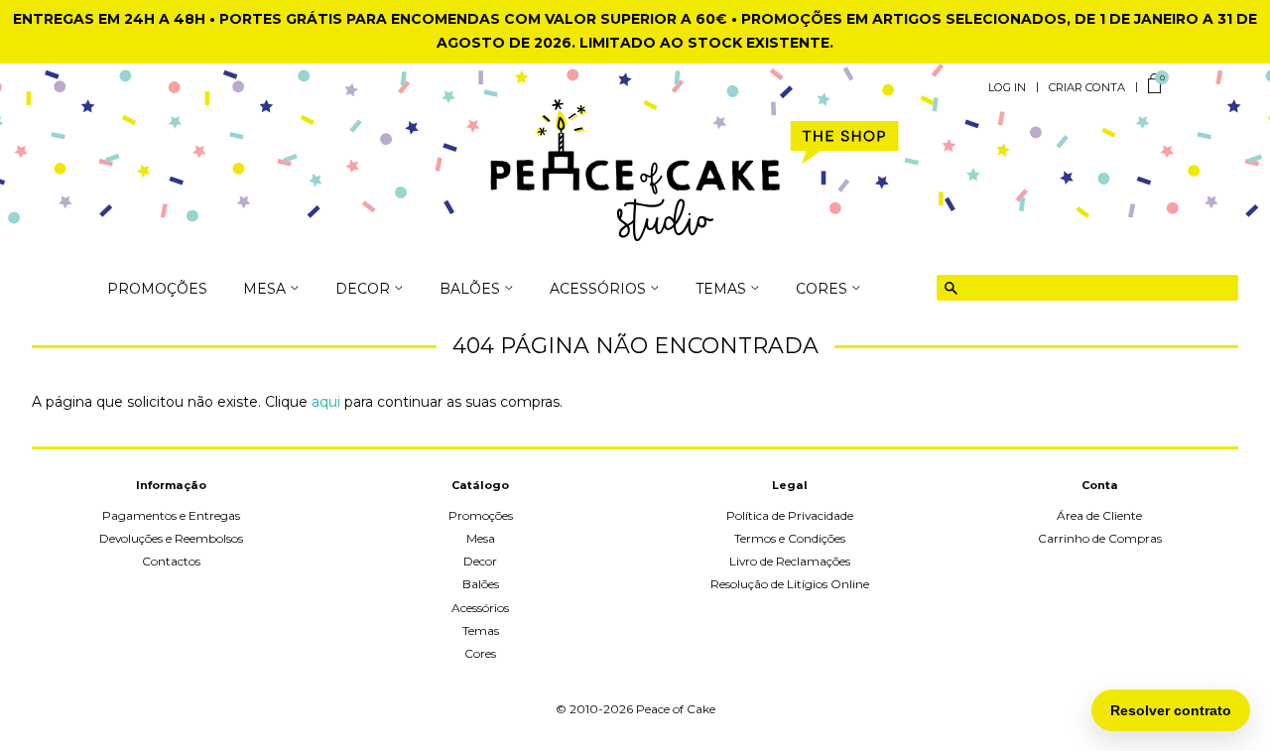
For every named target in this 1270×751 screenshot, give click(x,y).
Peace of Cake (675, 708)
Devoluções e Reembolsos (171, 538)
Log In (1007, 87)
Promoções (157, 290)
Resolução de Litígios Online (789, 583)
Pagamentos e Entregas (171, 515)
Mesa (480, 538)
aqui (326, 402)
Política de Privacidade (789, 515)
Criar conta (1087, 87)
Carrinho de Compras (1100, 538)
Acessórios (480, 607)
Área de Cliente (1099, 515)
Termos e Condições (789, 538)
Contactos (171, 561)
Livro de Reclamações (789, 561)
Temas (480, 630)
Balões (480, 583)
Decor (480, 561)
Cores (480, 653)
